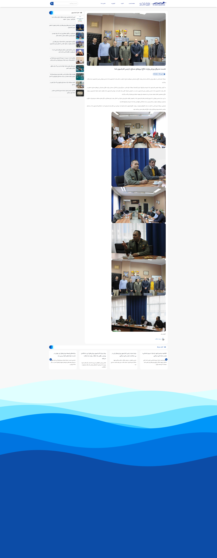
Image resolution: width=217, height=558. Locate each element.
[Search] (51, 3)
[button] (76, 13)
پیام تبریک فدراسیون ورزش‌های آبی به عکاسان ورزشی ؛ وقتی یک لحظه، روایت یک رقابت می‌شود (93, 355)
